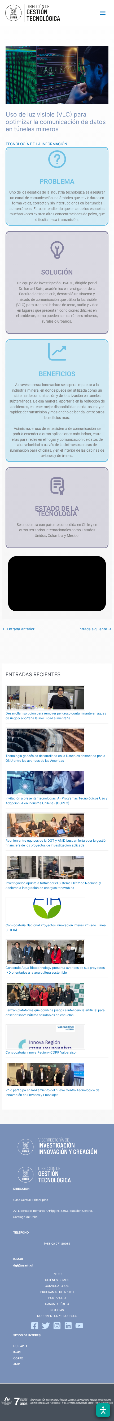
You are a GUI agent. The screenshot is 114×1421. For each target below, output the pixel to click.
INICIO (57, 1274)
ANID (16, 1364)
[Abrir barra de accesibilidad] (103, 1410)
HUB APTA (20, 1346)
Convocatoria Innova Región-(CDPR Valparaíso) (41, 1052)
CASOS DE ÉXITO (57, 1304)
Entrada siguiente (94, 629)
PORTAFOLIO (57, 1298)
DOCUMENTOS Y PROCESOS (57, 1316)
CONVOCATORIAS (57, 1286)
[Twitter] (46, 1326)
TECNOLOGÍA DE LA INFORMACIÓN (36, 144)
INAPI (17, 1352)
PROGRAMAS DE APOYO (57, 1292)
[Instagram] (57, 1326)
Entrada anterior (18, 629)
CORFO (18, 1358)
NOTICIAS (57, 1310)
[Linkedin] (68, 1326)
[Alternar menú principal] (103, 13)
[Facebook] (35, 1326)
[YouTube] (79, 1326)
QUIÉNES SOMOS (57, 1280)
